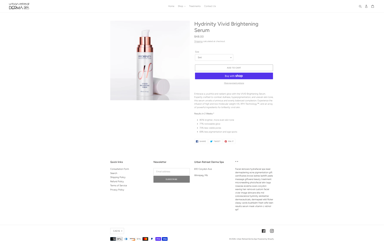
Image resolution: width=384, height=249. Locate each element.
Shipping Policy (118, 177)
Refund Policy (117, 181)
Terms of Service (118, 185)
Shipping (198, 41)
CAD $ (116, 231)
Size (197, 51)
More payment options (234, 83)
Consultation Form (119, 169)
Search (113, 173)
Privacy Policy (117, 189)
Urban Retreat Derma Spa (247, 239)
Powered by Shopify (266, 239)
